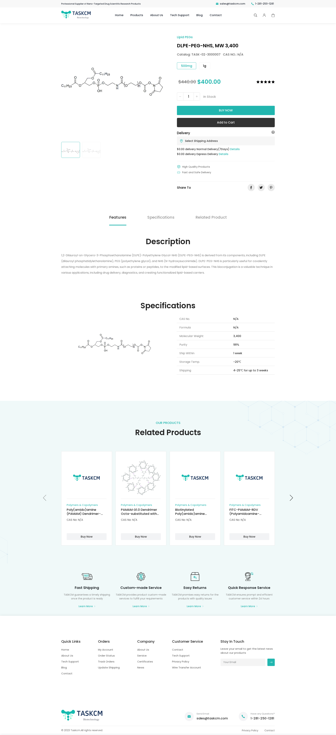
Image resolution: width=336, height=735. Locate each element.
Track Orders (106, 661)
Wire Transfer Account (186, 667)
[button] (44, 498)
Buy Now (226, 110)
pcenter (264, 15)
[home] (76, 18)
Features (117, 217)
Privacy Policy (180, 661)
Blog (199, 15)
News (140, 667)
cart (273, 15)
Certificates (145, 661)
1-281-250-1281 (264, 3)
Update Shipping (109, 667)
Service (142, 655)
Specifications (160, 217)
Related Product (211, 217)
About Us (156, 15)
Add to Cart (226, 122)
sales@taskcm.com (232, 3)
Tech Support (179, 15)
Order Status (106, 655)
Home (119, 15)
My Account (105, 649)
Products (136, 15)
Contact (216, 15)
